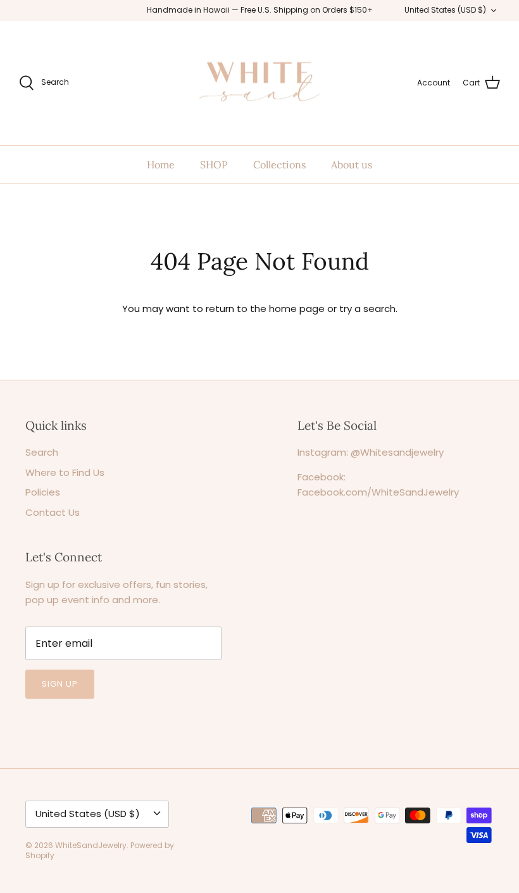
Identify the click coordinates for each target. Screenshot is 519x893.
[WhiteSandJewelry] (259, 83)
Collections (279, 164)
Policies (42, 492)
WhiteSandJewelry (91, 845)
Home (161, 164)
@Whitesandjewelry (397, 452)
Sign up (60, 684)
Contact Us (52, 512)
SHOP (214, 164)
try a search (367, 308)
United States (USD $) (445, 9)
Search (41, 452)
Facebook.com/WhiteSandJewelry (378, 492)
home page (297, 308)
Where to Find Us (64, 472)
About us (351, 164)
